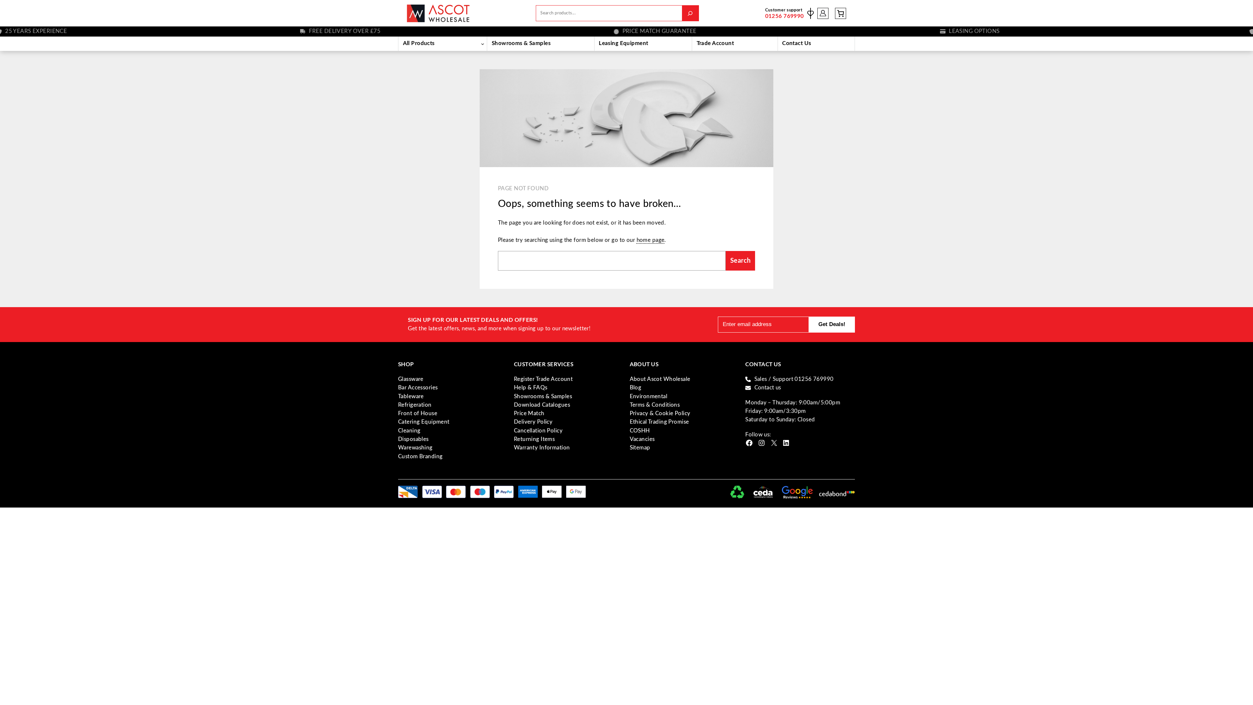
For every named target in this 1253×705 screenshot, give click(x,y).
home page (651, 240)
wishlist (810, 13)
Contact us (767, 387)
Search (740, 261)
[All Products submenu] (482, 43)
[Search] (690, 13)
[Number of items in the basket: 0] (840, 13)
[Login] (823, 13)
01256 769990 (784, 16)
